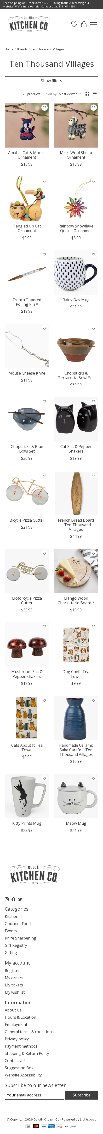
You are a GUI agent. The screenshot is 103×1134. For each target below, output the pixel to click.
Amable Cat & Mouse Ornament (27, 155)
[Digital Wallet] (70, 1126)
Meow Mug (76, 823)
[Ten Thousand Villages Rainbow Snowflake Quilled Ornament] (76, 198)
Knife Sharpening (20, 938)
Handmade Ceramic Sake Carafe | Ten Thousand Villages (76, 750)
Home (9, 49)
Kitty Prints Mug (26, 823)
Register (12, 970)
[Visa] (44, 1126)
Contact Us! (15, 1060)
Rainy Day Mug (76, 299)
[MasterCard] (36, 1126)
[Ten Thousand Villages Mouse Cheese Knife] (27, 346)
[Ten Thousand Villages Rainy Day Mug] (76, 272)
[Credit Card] (28, 1126)
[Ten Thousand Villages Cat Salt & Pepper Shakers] (76, 419)
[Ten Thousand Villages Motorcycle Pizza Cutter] (27, 571)
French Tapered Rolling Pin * (27, 302)
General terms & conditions (29, 1031)
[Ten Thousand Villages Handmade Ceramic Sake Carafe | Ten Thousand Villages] (76, 718)
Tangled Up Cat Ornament (27, 228)
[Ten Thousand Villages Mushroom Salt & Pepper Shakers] (27, 644)
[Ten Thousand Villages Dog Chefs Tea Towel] (76, 644)
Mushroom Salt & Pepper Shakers (27, 674)
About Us (13, 1010)
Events (11, 930)
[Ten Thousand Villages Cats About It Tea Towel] (27, 718)
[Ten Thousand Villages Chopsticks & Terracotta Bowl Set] (76, 346)
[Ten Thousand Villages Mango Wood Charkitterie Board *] (76, 571)
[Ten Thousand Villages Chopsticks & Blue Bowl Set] (27, 419)
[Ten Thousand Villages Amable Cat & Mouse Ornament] (27, 125)
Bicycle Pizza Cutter (27, 520)
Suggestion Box (19, 1067)
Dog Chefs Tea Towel (76, 674)
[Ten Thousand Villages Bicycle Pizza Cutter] (27, 493)
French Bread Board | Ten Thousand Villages (76, 525)
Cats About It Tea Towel (27, 747)
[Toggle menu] (93, 24)
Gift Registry (16, 945)
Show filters (51, 80)
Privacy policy (17, 1039)
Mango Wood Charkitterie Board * (76, 600)
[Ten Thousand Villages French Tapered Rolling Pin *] (27, 272)
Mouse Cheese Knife (26, 373)
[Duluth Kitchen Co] (29, 24)
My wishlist (15, 992)
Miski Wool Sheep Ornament (76, 155)
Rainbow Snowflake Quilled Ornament (75, 228)
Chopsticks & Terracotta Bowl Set (76, 375)
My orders (14, 977)
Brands (22, 49)
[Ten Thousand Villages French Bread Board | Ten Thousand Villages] (76, 493)
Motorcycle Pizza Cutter (27, 600)
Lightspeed (88, 1119)
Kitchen (11, 916)
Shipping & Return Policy (27, 1053)
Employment (16, 1024)
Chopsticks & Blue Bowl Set (27, 449)
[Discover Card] (59, 1126)
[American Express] (51, 1126)
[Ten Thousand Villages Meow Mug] (76, 796)
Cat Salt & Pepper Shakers (76, 449)
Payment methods (21, 1046)
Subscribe (82, 1095)
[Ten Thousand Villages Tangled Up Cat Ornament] (27, 198)
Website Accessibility (23, 1075)
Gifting (11, 952)
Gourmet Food (18, 923)
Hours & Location (20, 1017)
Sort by (51, 94)
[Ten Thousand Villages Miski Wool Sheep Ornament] (76, 125)
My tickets (14, 985)
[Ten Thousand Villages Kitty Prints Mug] (27, 796)
